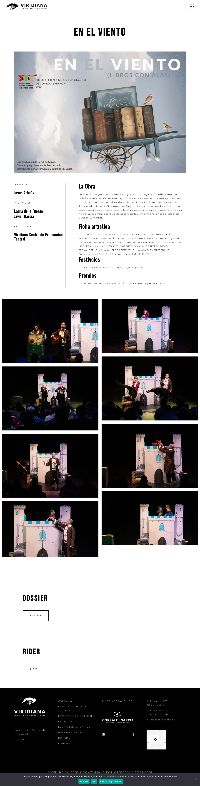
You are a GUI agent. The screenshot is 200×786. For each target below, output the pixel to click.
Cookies (19, 739)
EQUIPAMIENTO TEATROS (74, 727)
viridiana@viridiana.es (161, 719)
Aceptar (84, 781)
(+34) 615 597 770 (157, 714)
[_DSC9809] (150, 326)
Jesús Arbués (24, 192)
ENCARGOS (65, 721)
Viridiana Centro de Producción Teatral (38, 237)
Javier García (24, 216)
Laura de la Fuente (28, 211)
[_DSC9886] (150, 388)
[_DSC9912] (50, 529)
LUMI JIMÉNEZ (140, 254)
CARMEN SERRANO (158, 250)
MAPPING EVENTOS (70, 732)
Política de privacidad (111, 781)
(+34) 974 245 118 (157, 710)
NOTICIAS (64, 738)
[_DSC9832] (150, 456)
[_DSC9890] (50, 398)
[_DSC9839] (50, 466)
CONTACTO (65, 743)
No (94, 781)
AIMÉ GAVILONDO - (103, 254)
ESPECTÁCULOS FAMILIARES (76, 716)
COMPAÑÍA (65, 701)
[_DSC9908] (150, 518)
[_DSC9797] (50, 331)
